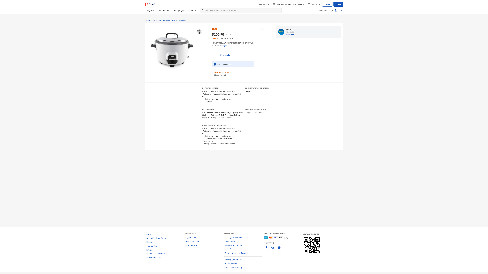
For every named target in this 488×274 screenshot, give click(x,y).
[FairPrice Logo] (152, 4)
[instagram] (279, 249)
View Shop (290, 34)
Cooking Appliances (170, 20)
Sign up (327, 4)
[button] (332, 11)
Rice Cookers (183, 20)
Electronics (157, 20)
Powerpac (223, 46)
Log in (338, 4)
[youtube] (272, 249)
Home (148, 20)
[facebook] (266, 249)
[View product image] (199, 31)
